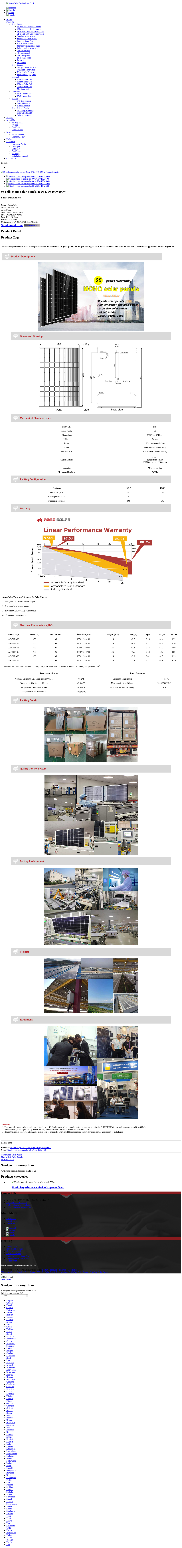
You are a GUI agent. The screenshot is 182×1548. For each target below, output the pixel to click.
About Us (10, 120)
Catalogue (16, 146)
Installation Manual (20, 156)
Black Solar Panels (25, 43)
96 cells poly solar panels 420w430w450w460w (27, 1150)
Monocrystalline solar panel (28, 46)
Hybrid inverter (23, 106)
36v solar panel (23, 53)
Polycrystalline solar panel (28, 48)
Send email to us (12, 225)
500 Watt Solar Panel (46, 1272)
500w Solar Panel (8, 1272)
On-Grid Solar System (26, 1272)
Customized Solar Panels (11, 1155)
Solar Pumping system (26, 74)
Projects (15, 125)
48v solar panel (23, 55)
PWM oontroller (24, 96)
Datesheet (16, 149)
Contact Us (11, 158)
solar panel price (24, 58)
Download (10, 141)
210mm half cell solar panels (29, 29)
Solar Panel (11, 1218)
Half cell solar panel (14, 1249)
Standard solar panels (26, 36)
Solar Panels (17, 24)
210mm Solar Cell (24, 86)
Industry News (18, 134)
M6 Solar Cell (23, 89)
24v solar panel (23, 50)
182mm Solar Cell (24, 84)
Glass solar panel (13, 1251)
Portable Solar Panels (26, 41)
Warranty (15, 153)
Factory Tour (17, 122)
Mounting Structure (25, 110)
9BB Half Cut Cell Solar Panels (30, 31)
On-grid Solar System (26, 70)
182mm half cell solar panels (29, 27)
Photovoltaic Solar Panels (12, 1157)
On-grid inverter (24, 103)
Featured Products (49, 1270)
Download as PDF (32, 225)
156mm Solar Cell (24, 79)
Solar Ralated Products (21, 108)
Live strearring (18, 129)
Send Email (6, 1279)
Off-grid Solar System (26, 67)
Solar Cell (10, 1223)
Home (9, 19)
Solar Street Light (24, 113)
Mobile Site (72, 1270)
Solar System (17, 65)
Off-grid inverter (24, 101)
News (8, 132)
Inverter (15, 98)
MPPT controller (24, 94)
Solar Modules (62, 1272)
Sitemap (62, 1270)
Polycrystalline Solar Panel (17, 1258)
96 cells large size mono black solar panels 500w (30, 1147)
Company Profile (19, 144)
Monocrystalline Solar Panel (18, 1256)
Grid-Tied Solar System (79, 1272)
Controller (16, 91)
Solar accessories (24, 115)
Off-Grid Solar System (99, 1272)
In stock (20, 60)
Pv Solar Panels (7, 1159)
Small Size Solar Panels (27, 39)
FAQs (8, 139)
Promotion (21, 62)
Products (10, 22)
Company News (18, 137)
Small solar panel (13, 1253)
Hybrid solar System (25, 72)
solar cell (15, 77)
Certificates (16, 127)
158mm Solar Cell (24, 82)
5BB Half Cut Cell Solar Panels (30, 34)
